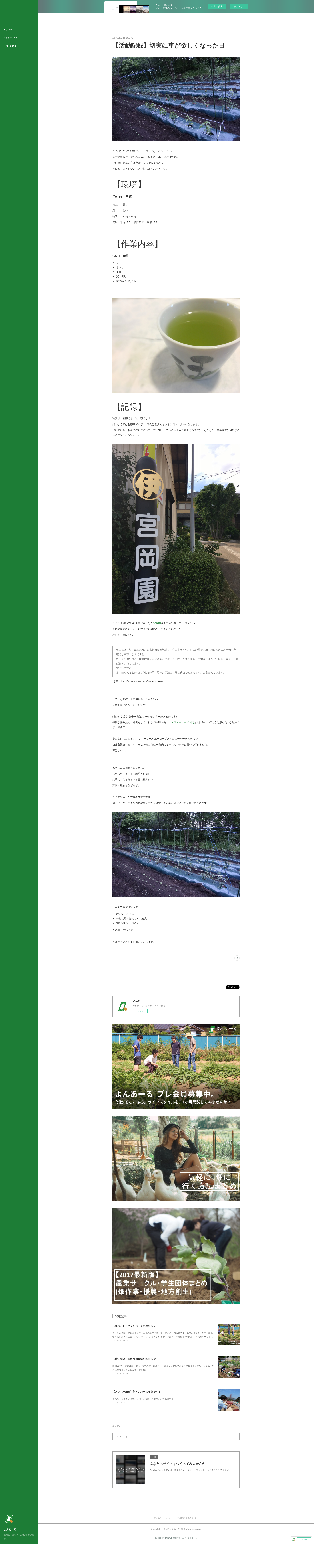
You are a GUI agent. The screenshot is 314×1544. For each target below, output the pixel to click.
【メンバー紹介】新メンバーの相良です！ (136, 1391)
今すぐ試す (217, 6)
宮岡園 (157, 623)
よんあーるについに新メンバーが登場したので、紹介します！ (143, 1398)
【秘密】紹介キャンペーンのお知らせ (134, 1326)
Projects (10, 45)
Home (8, 29)
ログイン (238, 6)
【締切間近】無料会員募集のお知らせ (134, 1358)
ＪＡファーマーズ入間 (181, 722)
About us (11, 37)
